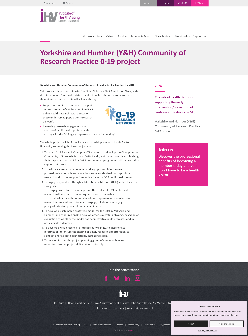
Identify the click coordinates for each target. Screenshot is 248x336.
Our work (88, 36)
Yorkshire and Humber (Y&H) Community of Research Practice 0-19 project (177, 126)
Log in (166, 3)
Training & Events (141, 36)
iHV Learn (200, 3)
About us (148, 3)
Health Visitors (106, 36)
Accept (191, 324)
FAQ (86, 324)
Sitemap (119, 324)
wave (131, 330)
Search (69, 3)
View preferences (226, 324)
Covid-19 (182, 3)
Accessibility (133, 324)
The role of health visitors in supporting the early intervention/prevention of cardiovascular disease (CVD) (175, 104)
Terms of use (149, 324)
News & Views (163, 36)
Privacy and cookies (207, 330)
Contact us (49, 3)
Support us (199, 36)
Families (123, 36)
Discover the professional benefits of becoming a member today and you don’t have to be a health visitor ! (179, 165)
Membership (182, 36)
